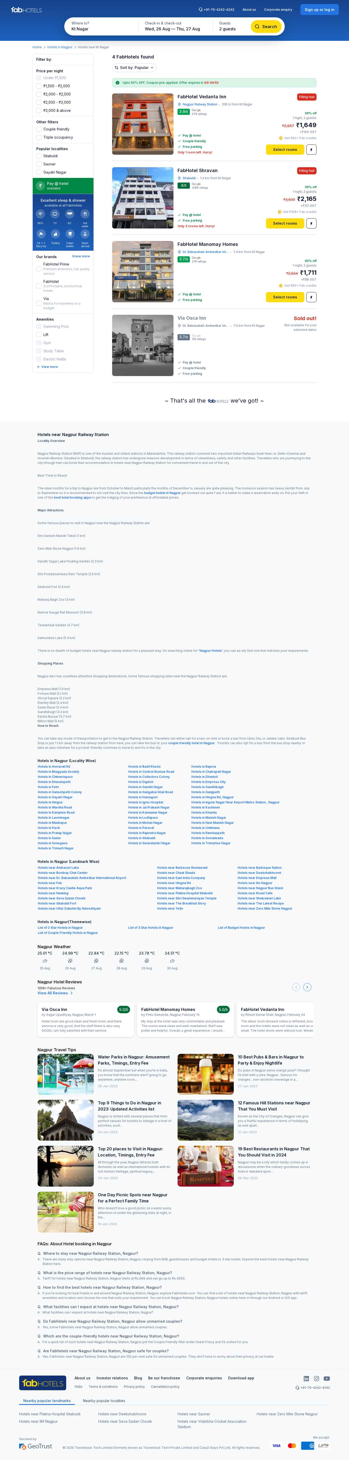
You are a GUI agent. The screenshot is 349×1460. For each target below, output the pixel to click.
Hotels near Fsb (50, 883)
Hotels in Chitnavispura (55, 777)
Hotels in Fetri (48, 787)
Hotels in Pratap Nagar (55, 833)
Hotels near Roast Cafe (255, 893)
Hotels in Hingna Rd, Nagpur (212, 797)
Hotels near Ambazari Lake (58, 868)
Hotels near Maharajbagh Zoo (179, 888)
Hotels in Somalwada (207, 838)
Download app (241, 1378)
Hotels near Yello (170, 908)
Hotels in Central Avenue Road (151, 772)
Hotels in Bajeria (203, 766)
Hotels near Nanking (53, 893)
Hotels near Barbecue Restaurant (182, 868)
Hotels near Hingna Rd (174, 883)
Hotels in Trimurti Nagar (56, 848)
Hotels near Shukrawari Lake (259, 898)
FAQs (79, 1387)
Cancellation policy (165, 1387)
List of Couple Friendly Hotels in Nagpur (68, 933)
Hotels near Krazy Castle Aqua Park (65, 888)
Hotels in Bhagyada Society (58, 772)
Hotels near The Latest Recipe (261, 903)
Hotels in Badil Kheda (144, 766)
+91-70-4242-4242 (219, 9)
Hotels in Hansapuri (143, 797)
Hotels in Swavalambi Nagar (149, 843)
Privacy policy (134, 1387)
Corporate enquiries (204, 1378)
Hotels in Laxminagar (53, 817)
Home (37, 47)
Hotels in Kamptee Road (56, 812)
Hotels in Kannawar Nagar (147, 812)
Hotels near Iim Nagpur (255, 883)
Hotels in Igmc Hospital (145, 802)
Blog (138, 1378)
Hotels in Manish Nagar (208, 817)
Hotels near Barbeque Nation (260, 868)
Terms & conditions (103, 1387)
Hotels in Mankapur (52, 823)
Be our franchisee (164, 1378)
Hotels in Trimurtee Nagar (210, 843)
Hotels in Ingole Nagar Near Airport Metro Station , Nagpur (235, 802)
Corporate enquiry (278, 9)
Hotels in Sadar (49, 838)
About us (249, 9)
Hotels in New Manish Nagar (212, 823)
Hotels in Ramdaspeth (208, 833)
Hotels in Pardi (49, 828)
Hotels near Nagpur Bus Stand (260, 888)
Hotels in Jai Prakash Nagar (149, 807)
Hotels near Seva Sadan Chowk (61, 898)
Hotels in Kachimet (205, 807)
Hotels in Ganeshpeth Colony (60, 792)
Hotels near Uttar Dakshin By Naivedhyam (69, 908)
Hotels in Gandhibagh (207, 787)
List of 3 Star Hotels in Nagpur (150, 928)
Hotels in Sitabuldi (141, 838)
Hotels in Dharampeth (54, 782)
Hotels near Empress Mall (257, 878)
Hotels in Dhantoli (204, 777)
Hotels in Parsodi (141, 828)
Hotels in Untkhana (205, 828)
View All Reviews (53, 993)
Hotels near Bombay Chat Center (63, 873)
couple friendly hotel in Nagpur (191, 743)
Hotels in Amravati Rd (54, 766)
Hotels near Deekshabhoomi (259, 873)
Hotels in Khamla (204, 812)
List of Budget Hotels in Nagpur (241, 928)
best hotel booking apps (72, 497)
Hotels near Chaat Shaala (176, 873)
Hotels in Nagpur (59, 47)
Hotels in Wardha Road (55, 807)
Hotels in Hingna (50, 802)
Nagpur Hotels (211, 651)
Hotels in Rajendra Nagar (147, 833)
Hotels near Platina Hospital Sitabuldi (185, 893)
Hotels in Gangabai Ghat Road (150, 792)
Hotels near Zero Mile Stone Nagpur (265, 908)
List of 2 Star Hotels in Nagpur (60, 928)
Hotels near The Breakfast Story (181, 903)
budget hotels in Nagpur (162, 493)
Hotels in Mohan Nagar (145, 823)
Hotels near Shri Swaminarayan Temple (187, 898)
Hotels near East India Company (181, 878)
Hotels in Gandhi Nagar (145, 787)
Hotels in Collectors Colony (149, 777)
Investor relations (112, 1378)
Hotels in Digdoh (140, 782)
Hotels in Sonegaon (52, 843)
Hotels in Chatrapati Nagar (211, 772)
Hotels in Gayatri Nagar (55, 797)
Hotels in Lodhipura (143, 817)
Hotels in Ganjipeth (205, 792)
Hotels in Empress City (208, 782)
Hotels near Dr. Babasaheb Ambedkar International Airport (82, 878)
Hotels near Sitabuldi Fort (57, 903)
